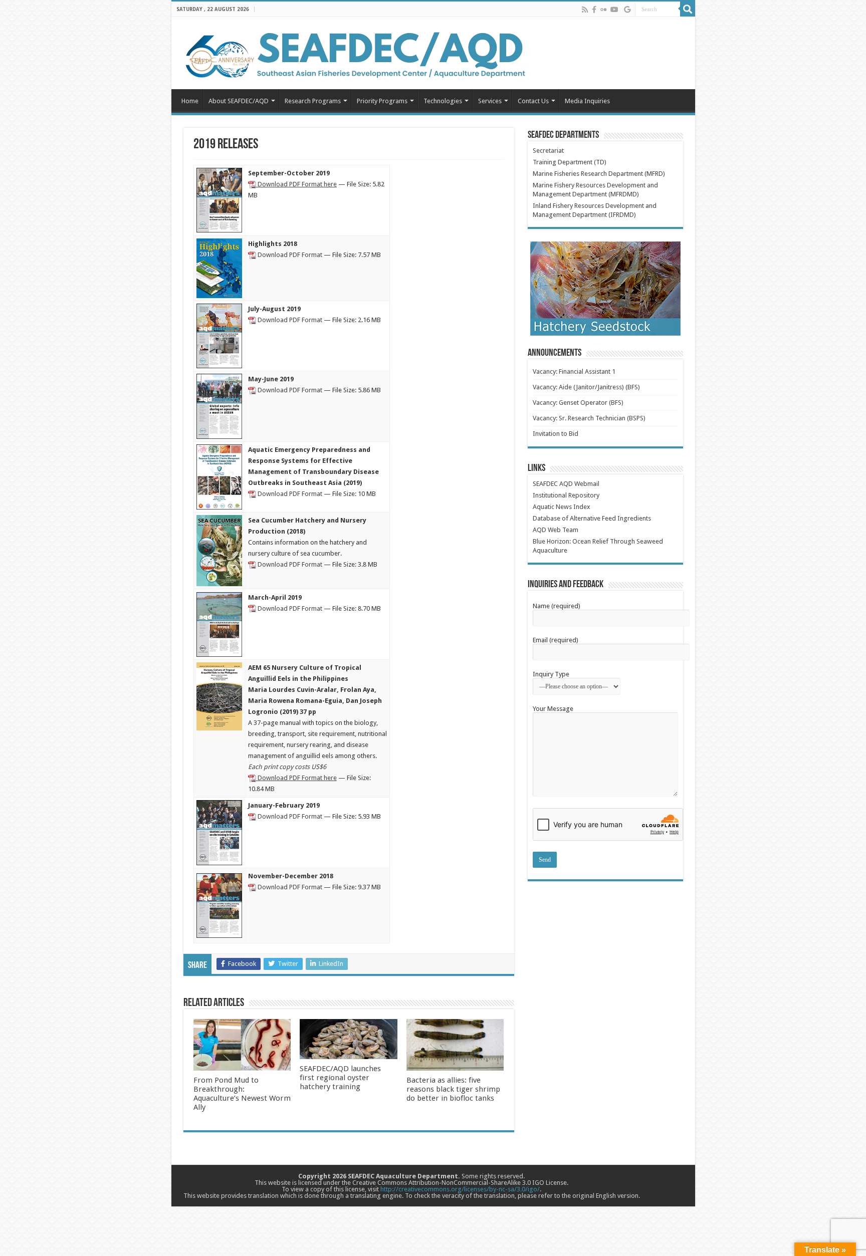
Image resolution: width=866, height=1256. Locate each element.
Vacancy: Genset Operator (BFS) (578, 402)
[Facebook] (594, 10)
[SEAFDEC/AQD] (354, 54)
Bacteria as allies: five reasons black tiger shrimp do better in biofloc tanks (453, 1089)
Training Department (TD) (569, 162)
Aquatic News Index (561, 507)
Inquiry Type (551, 674)
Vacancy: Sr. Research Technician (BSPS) (589, 418)
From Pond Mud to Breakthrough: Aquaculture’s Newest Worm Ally (242, 1094)
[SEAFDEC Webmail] (627, 10)
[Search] (687, 9)
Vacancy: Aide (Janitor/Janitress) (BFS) (586, 387)
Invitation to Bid (555, 433)
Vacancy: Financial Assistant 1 (574, 371)
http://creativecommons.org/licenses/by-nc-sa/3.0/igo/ (460, 1189)
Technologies (442, 101)
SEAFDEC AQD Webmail (566, 483)
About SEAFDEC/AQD (238, 101)
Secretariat (548, 150)
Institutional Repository (566, 495)
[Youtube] (614, 10)
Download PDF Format (290, 255)
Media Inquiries (587, 101)
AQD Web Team (555, 530)
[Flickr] (603, 10)
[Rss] (585, 10)
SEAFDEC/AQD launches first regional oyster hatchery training (340, 1077)
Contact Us (533, 101)
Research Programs (313, 101)
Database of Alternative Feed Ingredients (592, 518)
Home (189, 101)
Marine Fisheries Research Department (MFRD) (599, 173)
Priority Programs (382, 101)
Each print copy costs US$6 (287, 767)
